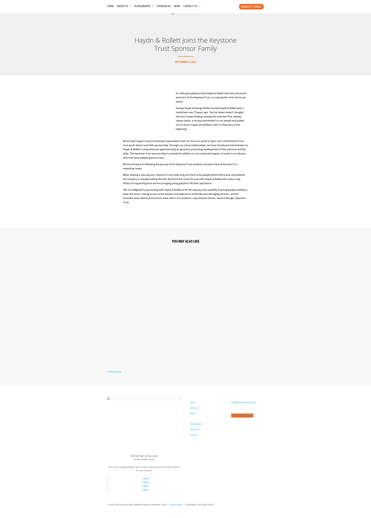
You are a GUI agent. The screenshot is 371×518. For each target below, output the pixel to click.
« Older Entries (114, 371)
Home (110, 6)
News (177, 6)
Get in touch (242, 415)
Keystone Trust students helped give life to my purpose (144, 300)
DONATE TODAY (251, 6)
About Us (122, 6)
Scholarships (142, 6)
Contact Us (190, 6)
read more (115, 276)
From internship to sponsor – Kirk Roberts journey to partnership (151, 260)
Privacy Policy (176, 504)
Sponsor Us (164, 6)
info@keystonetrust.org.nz (243, 402)
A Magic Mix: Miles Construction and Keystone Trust (142, 339)
